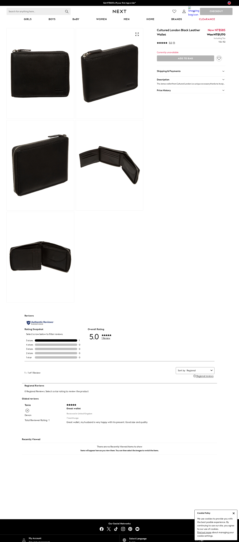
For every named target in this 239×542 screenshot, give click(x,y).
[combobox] (198, 370)
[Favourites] (174, 11)
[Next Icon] (119, 11)
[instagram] (123, 529)
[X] (108, 529)
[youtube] (137, 529)
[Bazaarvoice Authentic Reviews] (40, 322)
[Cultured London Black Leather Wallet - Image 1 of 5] (40, 73)
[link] (184, 11)
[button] (191, 80)
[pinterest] (130, 529)
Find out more (204, 532)
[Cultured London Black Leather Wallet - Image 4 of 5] (109, 165)
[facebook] (101, 529)
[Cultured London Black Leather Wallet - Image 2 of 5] (109, 73)
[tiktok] (116, 529)
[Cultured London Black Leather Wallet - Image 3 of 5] (40, 165)
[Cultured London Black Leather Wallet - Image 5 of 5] (40, 257)
